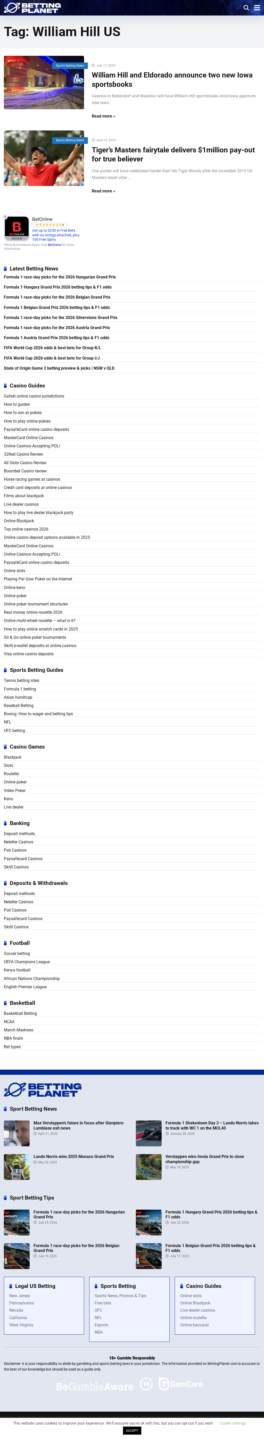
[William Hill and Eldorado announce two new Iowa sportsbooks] (44, 82)
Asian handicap (18, 697)
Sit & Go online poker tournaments (35, 637)
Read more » (103, 116)
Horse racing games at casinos (32, 479)
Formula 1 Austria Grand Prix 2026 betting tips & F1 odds (56, 337)
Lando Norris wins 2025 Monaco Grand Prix (74, 1156)
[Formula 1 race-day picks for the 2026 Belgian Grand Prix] (17, 1267)
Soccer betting (17, 953)
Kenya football (17, 970)
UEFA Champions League (27, 961)
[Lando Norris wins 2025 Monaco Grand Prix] (17, 1178)
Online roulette (193, 1317)
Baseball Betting (19, 705)
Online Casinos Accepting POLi (32, 446)
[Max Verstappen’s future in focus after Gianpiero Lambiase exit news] (17, 1144)
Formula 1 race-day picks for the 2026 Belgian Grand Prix (57, 297)
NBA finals (13, 1038)
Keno (8, 798)
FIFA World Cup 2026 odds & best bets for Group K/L (52, 347)
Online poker (15, 595)
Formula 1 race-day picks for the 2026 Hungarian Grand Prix (60, 277)
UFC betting (14, 730)
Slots (8, 765)
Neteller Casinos (18, 841)
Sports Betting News (70, 65)
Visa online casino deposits (29, 653)
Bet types (12, 1046)
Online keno (14, 587)
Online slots (14, 570)
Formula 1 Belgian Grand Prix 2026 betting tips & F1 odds (57, 307)
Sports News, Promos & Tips (120, 1295)
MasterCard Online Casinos (28, 437)
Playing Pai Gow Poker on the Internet (38, 579)
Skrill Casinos (16, 867)
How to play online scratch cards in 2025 (41, 629)
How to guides (17, 404)
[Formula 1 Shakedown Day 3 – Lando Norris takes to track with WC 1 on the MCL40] (149, 1144)
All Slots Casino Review (25, 462)
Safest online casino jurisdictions (34, 396)
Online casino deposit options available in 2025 (47, 537)
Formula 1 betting (20, 689)
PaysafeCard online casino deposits (36, 429)
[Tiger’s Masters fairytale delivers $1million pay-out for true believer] (44, 158)
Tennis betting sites (21, 680)
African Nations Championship (32, 978)
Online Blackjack (19, 520)
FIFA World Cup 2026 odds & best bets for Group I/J (52, 358)
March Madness (18, 1030)
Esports (101, 1325)
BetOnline (54, 245)
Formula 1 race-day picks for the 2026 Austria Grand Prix (57, 327)
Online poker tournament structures (36, 604)
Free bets (103, 1303)
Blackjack (12, 757)
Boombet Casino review (25, 471)
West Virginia (21, 1325)
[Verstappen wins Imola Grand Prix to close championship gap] (149, 1178)
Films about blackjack (24, 495)
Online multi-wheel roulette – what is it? (40, 620)
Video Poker (15, 790)
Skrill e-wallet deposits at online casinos (40, 645)
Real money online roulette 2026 (33, 612)
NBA (99, 1332)
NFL (7, 722)
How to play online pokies (27, 421)
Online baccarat (194, 1325)
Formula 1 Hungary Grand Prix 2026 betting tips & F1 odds (58, 287)
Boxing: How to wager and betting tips (38, 713)
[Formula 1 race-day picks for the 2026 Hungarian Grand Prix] (17, 1234)
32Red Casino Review (23, 454)
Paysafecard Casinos (23, 858)
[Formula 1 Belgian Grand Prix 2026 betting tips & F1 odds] (149, 1267)
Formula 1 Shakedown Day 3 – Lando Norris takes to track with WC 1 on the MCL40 (212, 1125)
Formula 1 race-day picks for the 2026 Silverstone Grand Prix (60, 317)
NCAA (9, 1021)
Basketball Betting (20, 1013)
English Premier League (25, 986)
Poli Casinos (15, 850)
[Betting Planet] (32, 7)
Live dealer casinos (21, 504)
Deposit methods (19, 833)
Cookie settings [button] (233, 1423)
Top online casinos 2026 (26, 529)
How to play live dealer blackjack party (38, 512)
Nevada (16, 1310)
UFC (98, 1310)
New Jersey (19, 1295)
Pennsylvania (21, 1303)
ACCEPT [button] (132, 1431)
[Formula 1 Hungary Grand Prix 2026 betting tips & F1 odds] (149, 1234)
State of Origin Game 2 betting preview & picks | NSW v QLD (59, 368)
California (18, 1317)
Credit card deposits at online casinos (38, 487)
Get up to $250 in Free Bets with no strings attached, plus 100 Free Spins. (55, 235)
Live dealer (13, 807)
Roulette (11, 773)
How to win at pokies (23, 412)
